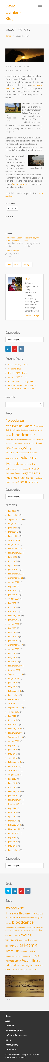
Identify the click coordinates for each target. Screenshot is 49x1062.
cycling (26, 447)
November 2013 (15, 829)
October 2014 (14, 804)
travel (7, 482)
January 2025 (14, 536)
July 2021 (12, 603)
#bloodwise (14, 420)
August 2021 (13, 598)
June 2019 (12, 653)
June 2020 (12, 632)
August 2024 (13, 544)
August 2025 (13, 523)
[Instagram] (21, 349)
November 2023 (15, 552)
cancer (8, 443)
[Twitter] (8, 891)
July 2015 (12, 779)
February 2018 (14, 691)
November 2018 (15, 665)
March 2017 (13, 724)
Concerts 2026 (14, 368)
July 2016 (12, 745)
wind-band (33, 482)
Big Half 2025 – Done (17, 373)
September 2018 (15, 674)
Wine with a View (19, 184)
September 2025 (15, 519)
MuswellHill (27, 469)
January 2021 (14, 619)
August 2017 (13, 712)
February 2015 (14, 791)
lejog (16, 458)
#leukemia (40, 426)
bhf (40, 430)
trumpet (23, 481)
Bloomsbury (21, 440)
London (31, 463)
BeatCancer (15, 430)
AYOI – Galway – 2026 (18, 364)
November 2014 (15, 799)
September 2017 (15, 707)
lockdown (23, 464)
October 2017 (14, 703)
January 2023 (14, 569)
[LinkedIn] (8, 349)
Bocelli (28, 440)
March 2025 (13, 532)
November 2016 (15, 733)
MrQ (28, 66)
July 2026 (12, 511)
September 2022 (15, 578)
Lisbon (17, 264)
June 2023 (12, 557)
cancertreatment (29, 443)
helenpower (23, 453)
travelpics (14, 482)
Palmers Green (13, 473)
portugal (27, 264)
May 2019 (12, 657)
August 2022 (13, 582)
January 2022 (14, 594)
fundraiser (11, 452)
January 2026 (14, 515)
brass (33, 440)
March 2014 (13, 820)
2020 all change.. (12, 250)
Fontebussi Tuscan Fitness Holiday (13, 239)
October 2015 (14, 770)
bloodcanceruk (10, 440)
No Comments (25, 70)
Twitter (28, 315)
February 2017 (14, 728)
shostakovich (38, 478)
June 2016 (12, 749)
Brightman (39, 440)
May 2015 (12, 787)
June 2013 (12, 841)
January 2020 (14, 640)
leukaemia (28, 457)
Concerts (17, 448)
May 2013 (12, 845)
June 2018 (12, 682)
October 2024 (14, 540)
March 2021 (13, 611)
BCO (7, 430)
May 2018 (12, 686)
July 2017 (12, 716)
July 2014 (12, 808)
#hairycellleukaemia (20, 426)
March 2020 (13, 636)
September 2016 (15, 737)
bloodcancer (23, 435)
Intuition (35, 1054)
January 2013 (14, 850)
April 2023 (12, 565)
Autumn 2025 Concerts (18, 377)
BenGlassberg (34, 430)
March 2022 (13, 590)
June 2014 (12, 812)
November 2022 (15, 573)
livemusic (12, 463)
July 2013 (12, 837)
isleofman (9, 458)
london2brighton (11, 469)
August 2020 (13, 624)
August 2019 (13, 649)
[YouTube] (14, 349)
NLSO (35, 468)
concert (9, 447)
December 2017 (15, 699)
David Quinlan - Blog (13, 12)
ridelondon (12, 477)
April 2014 (12, 816)
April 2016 (12, 758)
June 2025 (12, 527)
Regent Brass (31, 473)
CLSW (39, 442)
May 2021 (12, 607)
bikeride (8, 436)
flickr (9, 264)
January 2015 (14, 795)
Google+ (37, 315)
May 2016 (12, 753)
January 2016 (14, 766)
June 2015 (12, 783)
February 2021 (14, 615)
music (20, 469)
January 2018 (14, 695)
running (24, 477)
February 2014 (14, 825)
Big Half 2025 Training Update (21, 381)
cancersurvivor (17, 443)
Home (8, 36)
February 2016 (14, 762)
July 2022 (12, 586)
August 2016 (13, 741)
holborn (32, 452)
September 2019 (15, 644)
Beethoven (25, 430)
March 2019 (13, 661)
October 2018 (14, 670)
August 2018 (13, 678)
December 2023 (15, 548)
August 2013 (13, 833)
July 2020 (12, 628)
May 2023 (12, 561)
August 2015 (13, 774)
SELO (31, 478)
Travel (10, 70)
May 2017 (12, 720)
